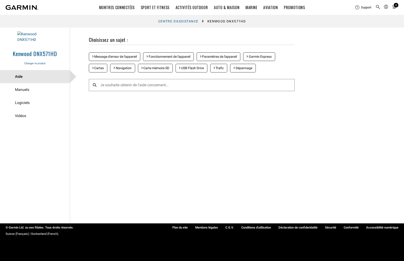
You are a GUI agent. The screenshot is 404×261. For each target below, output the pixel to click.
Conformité (351, 227)
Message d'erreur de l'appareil (115, 56)
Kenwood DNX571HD (35, 53)
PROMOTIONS (294, 7)
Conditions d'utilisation (256, 227)
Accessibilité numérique (382, 227)
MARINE (251, 7)
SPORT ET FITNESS (155, 7)
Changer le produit (35, 63)
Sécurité (330, 227)
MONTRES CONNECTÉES (117, 7)
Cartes (99, 68)
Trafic (219, 68)
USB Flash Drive (192, 68)
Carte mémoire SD (156, 68)
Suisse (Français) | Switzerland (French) (32, 234)
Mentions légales (206, 227)
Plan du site (180, 227)
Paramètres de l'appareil (219, 56)
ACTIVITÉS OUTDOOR (192, 7)
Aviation (270, 7)
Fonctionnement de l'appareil (169, 56)
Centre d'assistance (178, 21)
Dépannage (243, 68)
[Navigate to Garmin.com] (22, 7)
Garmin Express (260, 56)
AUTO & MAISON (226, 7)
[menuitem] (363, 7)
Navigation (123, 68)
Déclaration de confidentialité (297, 227)
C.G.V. (229, 227)
